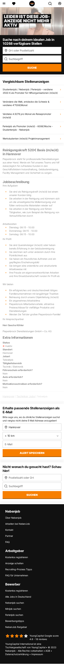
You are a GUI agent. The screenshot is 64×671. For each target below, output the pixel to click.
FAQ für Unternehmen (16, 575)
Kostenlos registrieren (16, 557)
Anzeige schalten (14, 563)
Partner (9, 536)
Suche (32, 67)
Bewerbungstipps (14, 621)
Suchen (32, 494)
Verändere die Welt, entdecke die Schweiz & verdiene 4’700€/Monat (26, 103)
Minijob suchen (13, 608)
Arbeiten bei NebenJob (17, 523)
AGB (47, 650)
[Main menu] (4, 3)
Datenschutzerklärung (17, 654)
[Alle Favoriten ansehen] (14, 3)
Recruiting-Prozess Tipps (18, 569)
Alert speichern (32, 453)
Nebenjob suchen (14, 602)
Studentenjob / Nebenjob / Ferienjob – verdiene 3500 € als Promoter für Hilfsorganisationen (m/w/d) (30, 91)
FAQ (7, 542)
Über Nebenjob (13, 517)
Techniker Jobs (25, 396)
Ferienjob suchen (14, 614)
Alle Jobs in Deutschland (18, 596)
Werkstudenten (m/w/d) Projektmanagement (26, 138)
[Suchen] (51, 3)
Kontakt (9, 529)
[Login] (59, 3)
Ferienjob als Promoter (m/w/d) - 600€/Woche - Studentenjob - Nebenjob (28, 128)
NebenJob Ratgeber (16, 627)
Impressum (37, 654)
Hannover (8, 396)
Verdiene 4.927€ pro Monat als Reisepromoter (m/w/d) (27, 116)
